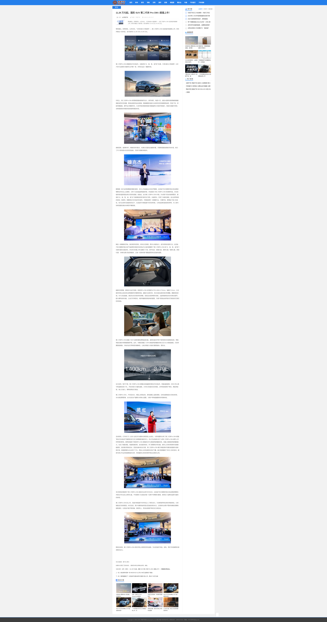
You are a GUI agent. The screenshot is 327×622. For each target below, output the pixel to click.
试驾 (154, 2)
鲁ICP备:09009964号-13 (163, 619)
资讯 (142, 2)
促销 (165, 2)
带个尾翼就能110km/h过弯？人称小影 (199, 22)
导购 (148, 2)
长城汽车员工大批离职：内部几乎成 (199, 12)
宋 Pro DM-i (126, 562)
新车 (136, 2)
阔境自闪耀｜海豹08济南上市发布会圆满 (155, 609)
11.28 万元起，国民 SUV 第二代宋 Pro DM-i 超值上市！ (145, 569)
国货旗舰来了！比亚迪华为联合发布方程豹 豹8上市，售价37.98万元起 (139, 576)
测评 (159, 2)
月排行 (205, 9)
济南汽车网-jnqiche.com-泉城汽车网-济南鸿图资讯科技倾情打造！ (118, 2)
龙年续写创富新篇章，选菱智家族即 (199, 25)
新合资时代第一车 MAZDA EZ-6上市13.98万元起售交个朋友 (137, 572)
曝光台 (179, 2)
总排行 (200, 9)
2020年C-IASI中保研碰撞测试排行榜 (199, 16)
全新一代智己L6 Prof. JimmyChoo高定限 (137, 595)
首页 (131, 2)
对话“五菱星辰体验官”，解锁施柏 (198, 19)
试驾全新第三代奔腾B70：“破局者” (198, 28)
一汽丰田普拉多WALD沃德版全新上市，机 (139, 609)
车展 (185, 2)
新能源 (172, 2)
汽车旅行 (193, 2)
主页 (123, 569)
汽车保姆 (201, 2)
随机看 (210, 9)
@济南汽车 (125, 17)
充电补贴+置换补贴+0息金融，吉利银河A (123, 595)
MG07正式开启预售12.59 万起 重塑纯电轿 (170, 595)
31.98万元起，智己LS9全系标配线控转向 (171, 609)
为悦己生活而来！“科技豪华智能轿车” (155, 595)
